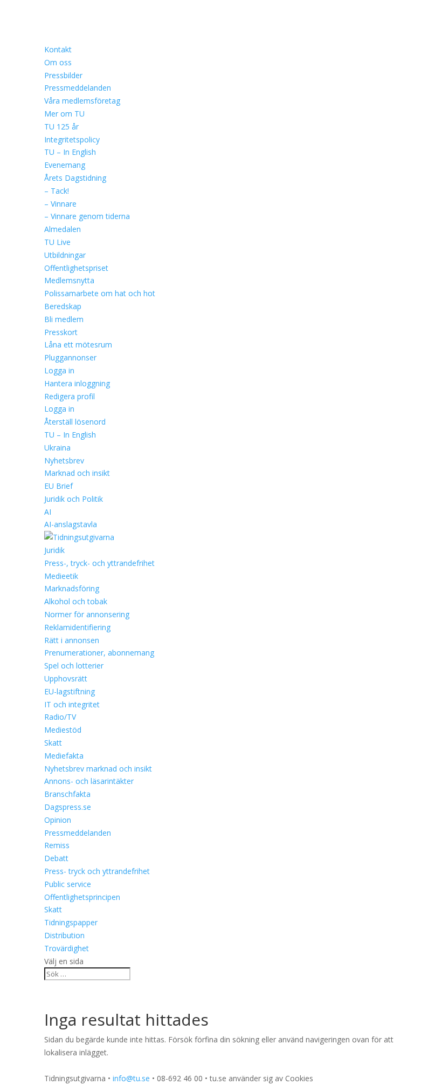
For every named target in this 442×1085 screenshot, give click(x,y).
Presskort (61, 332)
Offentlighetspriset (76, 268)
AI (47, 512)
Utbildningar (65, 255)
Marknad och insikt (77, 473)
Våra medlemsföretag (82, 100)
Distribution (64, 935)
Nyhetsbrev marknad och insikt (98, 768)
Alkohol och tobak (75, 601)
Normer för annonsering (86, 614)
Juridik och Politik (73, 499)
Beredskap (62, 306)
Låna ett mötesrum (78, 344)
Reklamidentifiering (77, 627)
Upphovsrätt (65, 678)
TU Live (57, 242)
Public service (67, 884)
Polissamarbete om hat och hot (99, 293)
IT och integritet (72, 704)
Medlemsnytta (69, 280)
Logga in (59, 370)
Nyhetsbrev (64, 460)
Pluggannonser (70, 357)
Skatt (53, 743)
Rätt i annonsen (71, 640)
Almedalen (62, 229)
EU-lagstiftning (69, 691)
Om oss (58, 62)
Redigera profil (69, 396)
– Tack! (56, 191)
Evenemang (64, 165)
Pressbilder (63, 75)
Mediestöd (62, 730)
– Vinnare (60, 204)
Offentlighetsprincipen (82, 897)
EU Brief (58, 486)
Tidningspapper (71, 922)
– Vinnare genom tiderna (87, 216)
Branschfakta (67, 794)
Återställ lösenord (75, 422)
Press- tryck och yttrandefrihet (97, 871)
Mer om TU (64, 113)
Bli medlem (64, 319)
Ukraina (57, 447)
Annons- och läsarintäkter (89, 781)
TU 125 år (61, 126)
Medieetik (61, 576)
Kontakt (58, 49)
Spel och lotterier (73, 665)
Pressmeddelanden (77, 88)
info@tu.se (131, 1078)
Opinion (57, 820)
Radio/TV (60, 717)
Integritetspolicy (72, 139)
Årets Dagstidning (75, 178)
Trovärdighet (66, 948)
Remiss (57, 845)
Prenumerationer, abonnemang (99, 652)
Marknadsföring (71, 588)
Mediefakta (64, 755)
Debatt (56, 858)
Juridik (54, 550)
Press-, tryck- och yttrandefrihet (99, 563)
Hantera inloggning (77, 383)
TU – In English (70, 152)
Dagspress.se (67, 807)
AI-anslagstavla (70, 524)
